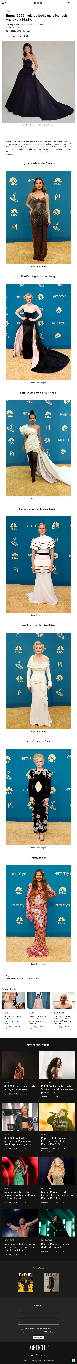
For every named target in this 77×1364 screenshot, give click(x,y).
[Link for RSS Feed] (45, 1356)
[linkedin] (17, 37)
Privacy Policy (49, 1332)
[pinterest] (14, 37)
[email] (7, 37)
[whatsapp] (23, 37)
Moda (9, 11)
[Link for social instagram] (41, 1356)
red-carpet (23, 978)
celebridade (34, 978)
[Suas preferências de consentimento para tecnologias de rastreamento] (73, 1360)
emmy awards (12, 978)
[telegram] (26, 37)
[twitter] (20, 37)
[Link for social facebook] (36, 1356)
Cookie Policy (49, 1361)
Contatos (26, 1361)
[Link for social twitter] (32, 1356)
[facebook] (10, 37)
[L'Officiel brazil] (38, 2)
